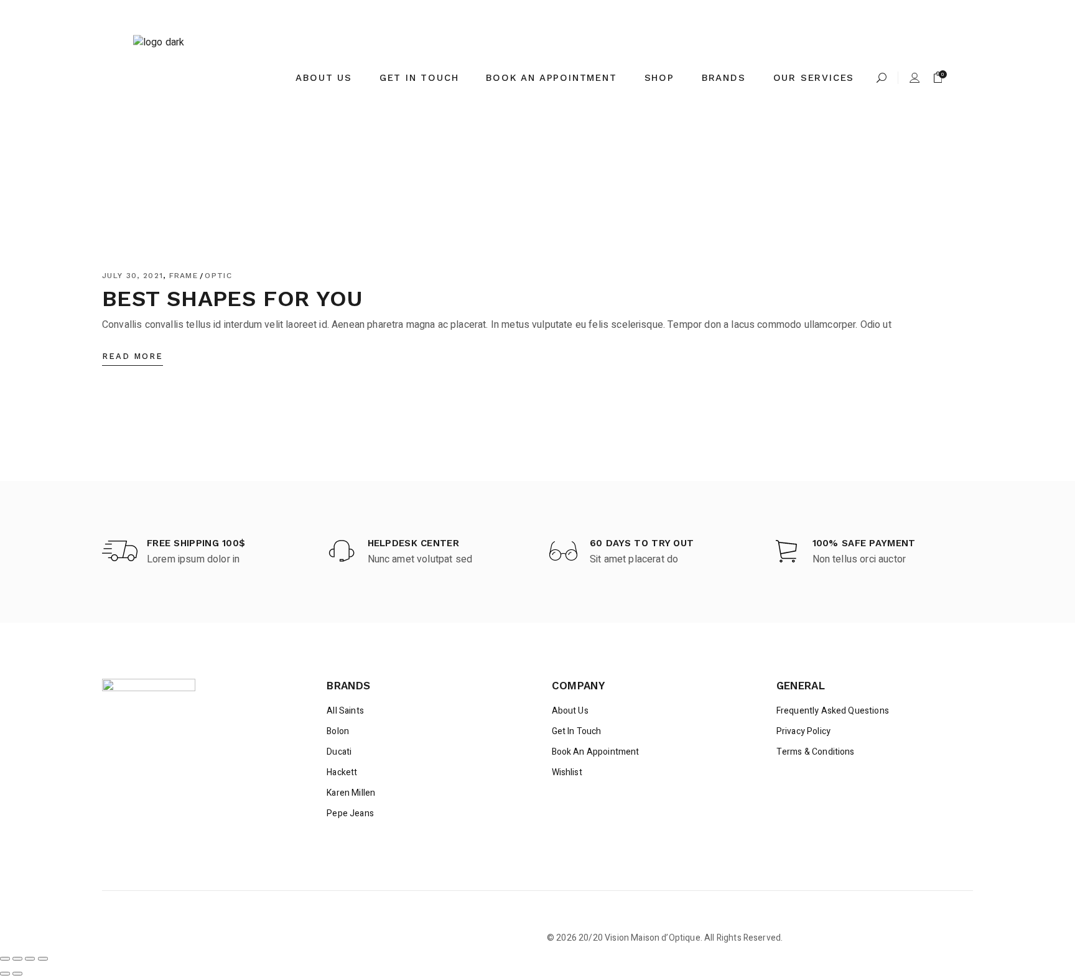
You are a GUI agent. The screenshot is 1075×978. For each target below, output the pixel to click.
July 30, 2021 (132, 275)
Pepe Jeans (350, 813)
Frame (183, 275)
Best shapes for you (232, 299)
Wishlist (567, 772)
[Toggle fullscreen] (17, 959)
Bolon (338, 731)
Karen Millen (351, 792)
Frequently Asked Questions (832, 710)
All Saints (345, 710)
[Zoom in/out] (5, 959)
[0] (938, 78)
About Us (570, 710)
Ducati (339, 751)
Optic (218, 275)
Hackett (342, 772)
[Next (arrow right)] (17, 974)
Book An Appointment (596, 751)
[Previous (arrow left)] (5, 974)
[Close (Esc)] (43, 959)
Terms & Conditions (815, 751)
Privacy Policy (803, 731)
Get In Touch (577, 731)
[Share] (30, 959)
